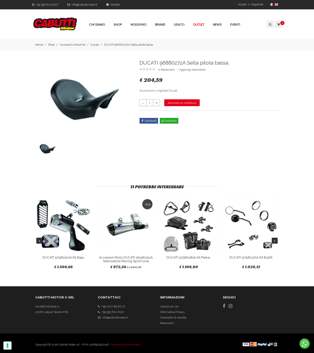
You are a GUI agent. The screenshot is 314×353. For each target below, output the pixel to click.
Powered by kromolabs (126, 344)
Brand (160, 24)
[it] (272, 4)
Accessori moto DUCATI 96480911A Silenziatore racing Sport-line (126, 259)
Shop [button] (118, 24)
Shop (51, 44)
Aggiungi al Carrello (182, 102)
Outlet (198, 24)
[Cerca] (270, 24)
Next (275, 241)
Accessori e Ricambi (72, 44)
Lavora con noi (169, 306)
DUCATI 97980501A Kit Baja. (63, 257)
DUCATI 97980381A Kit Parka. (188, 257)
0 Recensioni (166, 69)
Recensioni (167, 323)
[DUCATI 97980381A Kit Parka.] (188, 226)
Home (39, 44)
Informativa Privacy (172, 312)
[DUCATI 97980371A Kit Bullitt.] (251, 226)
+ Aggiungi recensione (191, 69)
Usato (179, 24)
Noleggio (139, 24)
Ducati (95, 44)
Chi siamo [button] (97, 24)
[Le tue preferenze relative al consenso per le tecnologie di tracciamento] (7, 345)
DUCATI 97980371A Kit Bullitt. (251, 257)
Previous (39, 241)
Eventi (235, 24)
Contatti (115, 4)
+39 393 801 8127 (47, 4)
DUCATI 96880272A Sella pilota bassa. (129, 44)
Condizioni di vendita (173, 317)
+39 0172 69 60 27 (113, 306)
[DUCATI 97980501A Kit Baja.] (63, 226)
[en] (277, 4)
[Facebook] (224, 306)
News (217, 24)
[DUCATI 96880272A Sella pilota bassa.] (84, 99)
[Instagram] (230, 306)
